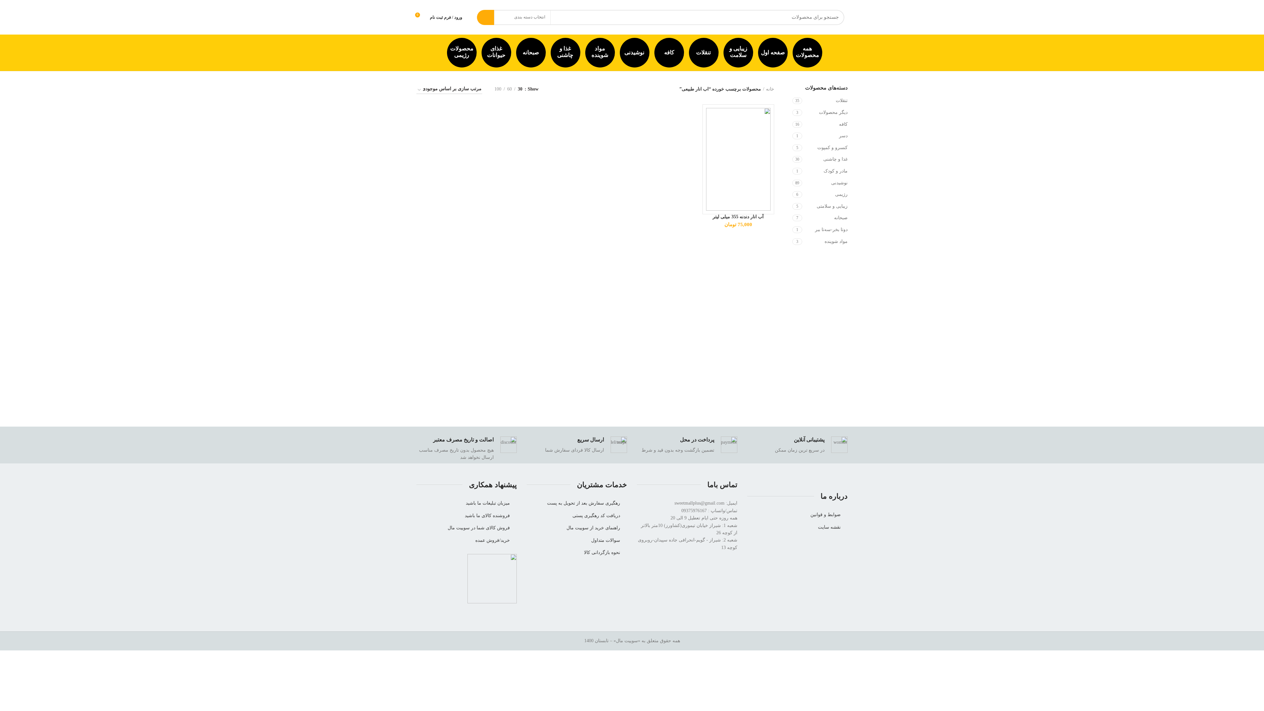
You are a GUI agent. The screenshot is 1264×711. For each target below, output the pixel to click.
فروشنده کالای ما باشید (487, 515)
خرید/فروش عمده (492, 540)
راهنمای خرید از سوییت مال (593, 527)
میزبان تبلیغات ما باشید (488, 503)
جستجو (485, 17)
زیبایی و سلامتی (832, 206)
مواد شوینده (600, 51)
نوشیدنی (634, 52)
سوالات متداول (605, 540)
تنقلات (703, 52)
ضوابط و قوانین (825, 514)
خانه (770, 89)
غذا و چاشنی (565, 51)
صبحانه (531, 52)
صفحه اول (773, 52)
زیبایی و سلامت (738, 51)
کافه (669, 52)
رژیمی (841, 194)
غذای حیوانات (496, 51)
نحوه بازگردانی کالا (602, 552)
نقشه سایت (829, 527)
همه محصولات (807, 51)
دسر (843, 135)
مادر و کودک (836, 171)
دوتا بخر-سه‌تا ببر (831, 229)
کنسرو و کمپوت (832, 147)
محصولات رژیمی (461, 51)
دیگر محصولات (833, 112)
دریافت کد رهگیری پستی (596, 515)
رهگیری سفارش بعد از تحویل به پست (583, 503)
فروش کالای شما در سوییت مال (479, 527)
